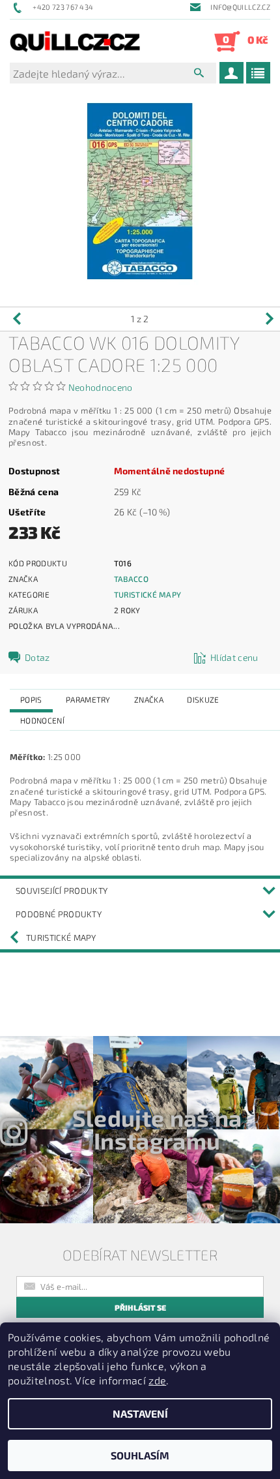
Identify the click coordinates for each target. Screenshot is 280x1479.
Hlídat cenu (234, 657)
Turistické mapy (148, 594)
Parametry (88, 699)
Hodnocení (42, 720)
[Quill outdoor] (75, 41)
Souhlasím (140, 1455)
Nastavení (140, 1413)
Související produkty (61, 890)
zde (157, 1380)
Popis (31, 699)
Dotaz (37, 657)
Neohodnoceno (100, 387)
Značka (148, 699)
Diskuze (203, 699)
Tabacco (131, 578)
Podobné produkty (59, 914)
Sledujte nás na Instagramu (157, 1129)
